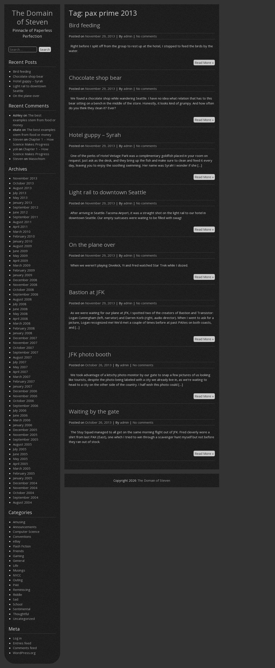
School (17, 604)
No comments (146, 36)
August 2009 (22, 246)
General (18, 560)
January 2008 (22, 333)
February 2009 (24, 270)
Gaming (18, 556)
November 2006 (25, 396)
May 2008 (20, 313)
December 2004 (25, 483)
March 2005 (22, 468)
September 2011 (25, 217)
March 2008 (22, 323)
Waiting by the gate (94, 411)
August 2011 (22, 222)
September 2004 (25, 497)
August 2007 (22, 357)
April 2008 (20, 318)
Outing (18, 580)
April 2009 (20, 260)
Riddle (17, 594)
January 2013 (22, 202)
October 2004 (23, 492)
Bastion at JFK (87, 292)
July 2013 (19, 193)
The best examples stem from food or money (34, 120)
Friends (18, 551)
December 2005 (25, 429)
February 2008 (24, 328)
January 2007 (22, 386)
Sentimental (21, 609)
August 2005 (22, 444)
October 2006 (23, 400)
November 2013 (25, 178)
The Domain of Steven (32, 17)
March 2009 (22, 265)
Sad (15, 599)
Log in (17, 638)
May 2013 (20, 197)
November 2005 (25, 434)
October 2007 (23, 347)
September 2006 (25, 405)
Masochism (37, 158)
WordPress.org (24, 653)
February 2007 (24, 381)
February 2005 (24, 473)
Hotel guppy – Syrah (28, 81)
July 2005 (19, 449)
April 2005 (20, 463)
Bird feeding (22, 71)
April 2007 (20, 371)
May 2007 (20, 367)
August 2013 (22, 188)
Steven (18, 139)
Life (15, 565)
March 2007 (22, 376)
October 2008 (23, 289)
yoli (15, 149)
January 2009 (22, 275)
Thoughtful (21, 614)
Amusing (19, 522)
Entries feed (22, 643)
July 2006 (19, 410)
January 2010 (22, 241)
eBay (16, 541)
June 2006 (20, 415)
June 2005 (20, 454)
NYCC (17, 575)
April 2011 (20, 226)
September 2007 (25, 352)
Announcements (25, 527)
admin (128, 36)
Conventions (22, 536)
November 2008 (25, 284)
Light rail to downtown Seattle (107, 192)
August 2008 (22, 299)
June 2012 (20, 212)
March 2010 (22, 231)
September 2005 (25, 439)
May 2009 (20, 255)
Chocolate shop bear (28, 76)
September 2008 (25, 294)
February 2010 (24, 236)
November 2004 (25, 488)
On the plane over (26, 95)
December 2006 (25, 391)
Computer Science (26, 531)
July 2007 (19, 362)
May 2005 (20, 459)
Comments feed (25, 648)
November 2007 (25, 342)
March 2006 (22, 420)
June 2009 (20, 251)
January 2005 (22, 478)
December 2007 (25, 338)
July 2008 (19, 304)
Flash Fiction (22, 546)
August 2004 (22, 502)
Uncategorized (24, 618)
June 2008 (20, 309)
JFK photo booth (90, 354)
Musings (19, 570)
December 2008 (25, 280)
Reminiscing (21, 589)
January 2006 (22, 425)
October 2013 (23, 183)
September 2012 (25, 207)
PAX (16, 585)
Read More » (205, 63)
